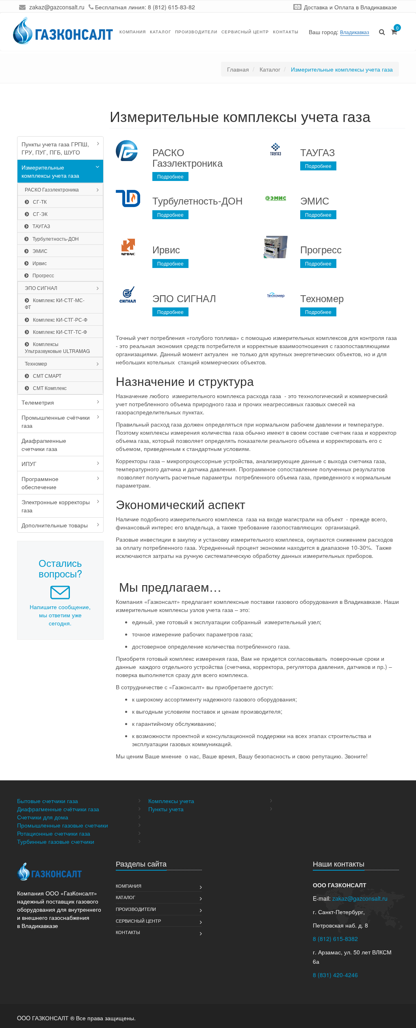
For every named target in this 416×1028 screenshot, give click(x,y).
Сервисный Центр (245, 32)
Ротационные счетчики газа (53, 833)
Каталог (160, 32)
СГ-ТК (40, 201)
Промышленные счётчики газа (56, 421)
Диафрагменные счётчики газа (58, 809)
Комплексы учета (171, 801)
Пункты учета (166, 809)
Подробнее (170, 176)
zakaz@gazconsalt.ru (56, 7)
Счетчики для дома (42, 817)
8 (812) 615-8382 (335, 938)
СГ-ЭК (40, 213)
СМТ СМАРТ (47, 375)
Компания (132, 32)
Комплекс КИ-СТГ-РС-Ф (60, 319)
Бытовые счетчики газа (47, 801)
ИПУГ (29, 464)
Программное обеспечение (40, 483)
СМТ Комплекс (50, 387)
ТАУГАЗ (41, 225)
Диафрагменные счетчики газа (44, 444)
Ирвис (39, 262)
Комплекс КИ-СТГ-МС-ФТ (54, 303)
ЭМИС (40, 250)
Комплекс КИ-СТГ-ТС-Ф (60, 331)
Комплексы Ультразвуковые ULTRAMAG (57, 347)
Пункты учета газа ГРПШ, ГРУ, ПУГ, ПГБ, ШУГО (55, 148)
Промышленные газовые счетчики (62, 825)
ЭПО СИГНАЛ (41, 287)
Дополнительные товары (55, 525)
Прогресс (43, 275)
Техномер (36, 363)
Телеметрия (38, 402)
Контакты (286, 32)
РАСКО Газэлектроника (52, 189)
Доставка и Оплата (329, 7)
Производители (196, 32)
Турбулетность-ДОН (55, 238)
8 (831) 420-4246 (335, 975)
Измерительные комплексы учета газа (50, 171)
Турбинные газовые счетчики (55, 841)
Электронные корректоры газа (56, 506)
